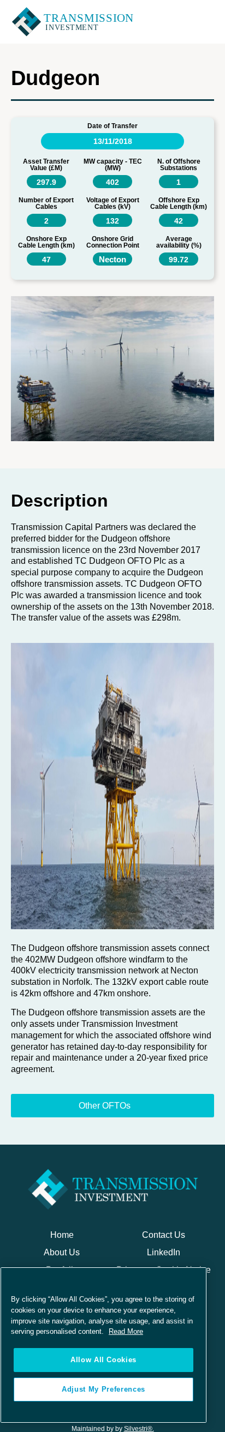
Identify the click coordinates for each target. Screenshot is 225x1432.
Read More (126, 1331)
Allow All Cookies (103, 1360)
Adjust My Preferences (103, 1389)
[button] (207, 22)
